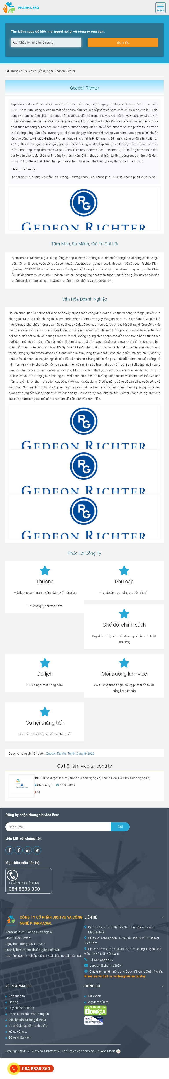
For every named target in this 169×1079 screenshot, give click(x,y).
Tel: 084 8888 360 (101, 959)
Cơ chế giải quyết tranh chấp (28, 1025)
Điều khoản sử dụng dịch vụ (27, 1020)
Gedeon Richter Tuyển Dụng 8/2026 (70, 753)
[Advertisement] (80, 1068)
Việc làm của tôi (98, 1002)
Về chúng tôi (17, 996)
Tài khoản (94, 996)
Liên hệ (13, 1002)
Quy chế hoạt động (21, 1008)
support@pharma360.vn (106, 965)
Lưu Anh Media (105, 1051)
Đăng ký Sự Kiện (19, 1037)
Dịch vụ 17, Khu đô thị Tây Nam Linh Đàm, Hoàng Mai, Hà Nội (121, 930)
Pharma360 (52, 1051)
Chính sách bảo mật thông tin (29, 1014)
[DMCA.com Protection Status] (120, 1010)
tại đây (140, 976)
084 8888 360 (24, 889)
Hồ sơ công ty (18, 1031)
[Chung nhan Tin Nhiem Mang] (120, 1020)
